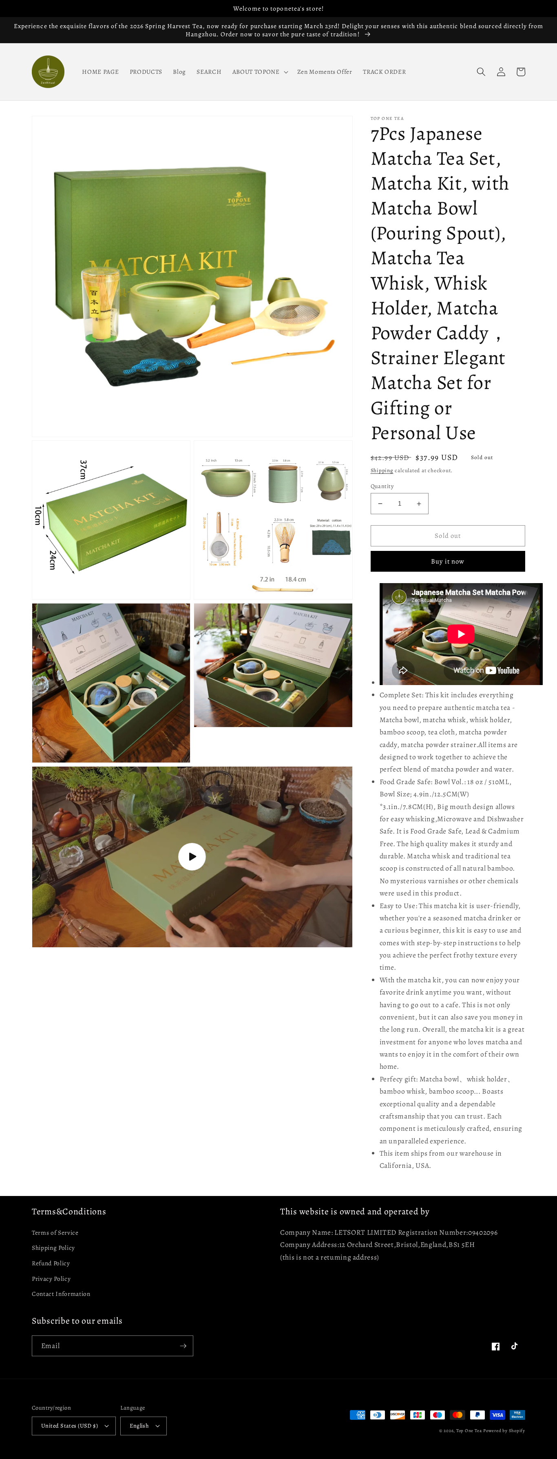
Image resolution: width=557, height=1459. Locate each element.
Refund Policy (51, 1263)
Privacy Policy (51, 1278)
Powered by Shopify (504, 1431)
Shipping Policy (53, 1247)
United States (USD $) (69, 1425)
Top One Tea (469, 1431)
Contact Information (61, 1293)
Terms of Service (55, 1232)
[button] (259, 71)
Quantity (382, 486)
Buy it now (447, 561)
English (139, 1425)
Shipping (382, 470)
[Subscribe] (183, 1346)
